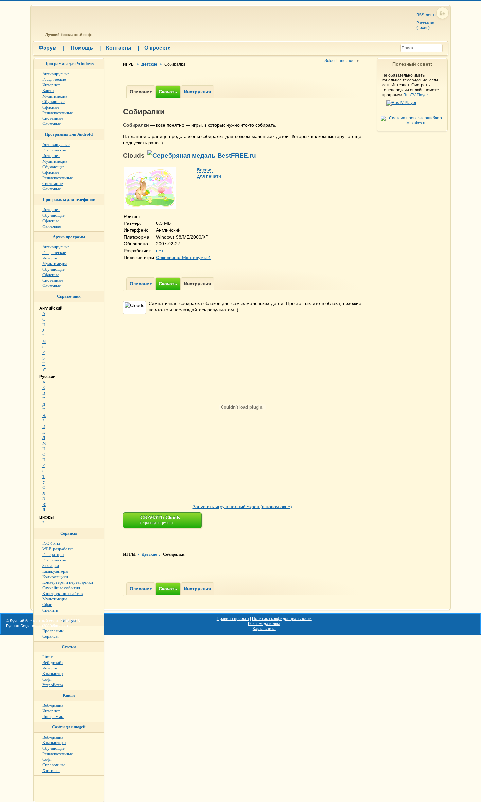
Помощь (86, 48)
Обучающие (53, 101)
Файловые (51, 123)
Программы (53, 630)
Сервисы (50, 636)
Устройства (52, 684)
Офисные (50, 107)
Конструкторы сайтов (62, 593)
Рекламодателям (264, 623)
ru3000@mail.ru (53, 626)
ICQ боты (51, 543)
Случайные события (61, 587)
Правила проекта (233, 618)
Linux (47, 656)
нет (159, 250)
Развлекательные (57, 112)
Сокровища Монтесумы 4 (183, 257)
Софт (47, 679)
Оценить (50, 610)
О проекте (157, 48)
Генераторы (53, 554)
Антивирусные (56, 73)
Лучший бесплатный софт (68, 35)
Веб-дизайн (52, 662)
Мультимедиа (54, 96)
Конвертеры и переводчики (67, 582)
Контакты (122, 48)
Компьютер (52, 673)
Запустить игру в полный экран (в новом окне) (242, 506)
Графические (54, 79)
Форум (51, 48)
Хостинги (51, 770)
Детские (149, 64)
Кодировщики (55, 576)
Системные (52, 118)
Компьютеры (54, 742)
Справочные (53, 764)
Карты (48, 90)
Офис (47, 604)
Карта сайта (264, 628)
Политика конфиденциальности (282, 618)
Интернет (51, 84)
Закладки (50, 565)
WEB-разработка (58, 548)
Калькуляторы (55, 571)
